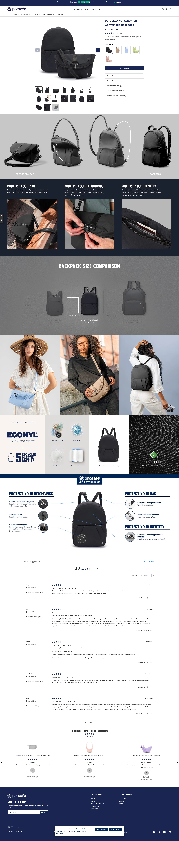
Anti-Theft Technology (98, 804)
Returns (121, 804)
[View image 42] (56, 107)
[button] (1, 218)
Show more (88, 722)
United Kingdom (115, 829)
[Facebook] (154, 832)
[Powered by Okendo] (32, 562)
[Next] (177, 763)
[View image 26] (39, 90)
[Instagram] (159, 832)
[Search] (163, 9)
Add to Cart (124, 68)
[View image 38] (81, 98)
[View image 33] (39, 98)
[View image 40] (39, 107)
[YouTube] (164, 832)
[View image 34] (47, 98)
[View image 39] (90, 98)
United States (101, 829)
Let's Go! (44, 812)
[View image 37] (73, 98)
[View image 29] (64, 90)
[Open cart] (170, 9)
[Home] (8, 14)
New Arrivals (78, 9)
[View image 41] (47, 107)
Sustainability (95, 806)
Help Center (122, 799)
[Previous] (2, 763)
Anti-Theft (102, 9)
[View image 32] (90, 90)
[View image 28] (56, 90)
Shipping (121, 801)
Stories (93, 801)
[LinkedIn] (170, 832)
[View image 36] (64, 98)
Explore (93, 9)
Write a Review (149, 561)
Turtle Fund (94, 809)
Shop (86, 9)
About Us (94, 799)
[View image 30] (73, 90)
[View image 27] (47, 90)
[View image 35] (56, 98)
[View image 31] (81, 90)
